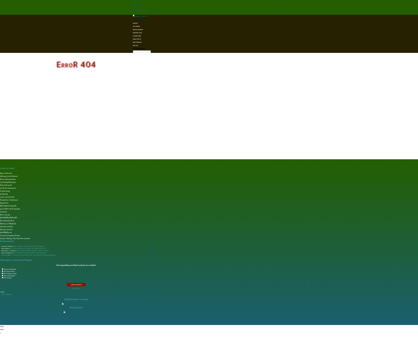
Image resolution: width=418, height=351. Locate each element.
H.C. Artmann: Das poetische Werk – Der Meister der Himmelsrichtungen (32, 255)
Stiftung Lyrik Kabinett (9, 176)
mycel (135, 7)
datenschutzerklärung (140, 10)
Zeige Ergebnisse (76, 288)
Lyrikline (3, 211)
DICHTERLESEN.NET (8, 217)
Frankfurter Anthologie (9, 200)
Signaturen (4, 203)
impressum (136, 13)
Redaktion (4, 255)
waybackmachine (138, 1)
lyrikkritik (4, 194)
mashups (135, 4)
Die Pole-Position (9, 271)
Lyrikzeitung (5, 191)
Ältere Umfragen (6, 294)
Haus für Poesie (6, 173)
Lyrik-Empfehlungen (8, 182)
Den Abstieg (8, 278)
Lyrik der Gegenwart (8, 188)
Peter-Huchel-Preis (7, 220)
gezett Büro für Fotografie (10, 208)
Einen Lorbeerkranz (10, 269)
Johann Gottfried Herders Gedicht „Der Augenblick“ (30, 253)
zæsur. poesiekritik (7, 197)
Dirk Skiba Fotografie (8, 205)
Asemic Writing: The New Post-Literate (15, 238)
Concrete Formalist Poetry (10, 235)
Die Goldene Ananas (10, 273)
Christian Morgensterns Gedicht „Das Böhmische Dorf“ (28, 248)
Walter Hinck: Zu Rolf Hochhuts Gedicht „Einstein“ (33, 250)
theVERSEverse (6, 232)
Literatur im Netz (6, 226)
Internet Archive (6, 229)
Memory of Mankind (8, 223)
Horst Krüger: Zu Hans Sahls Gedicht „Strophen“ (29, 246)
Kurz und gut (5, 214)
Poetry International (7, 179)
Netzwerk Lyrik (6, 185)
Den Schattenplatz (9, 276)
